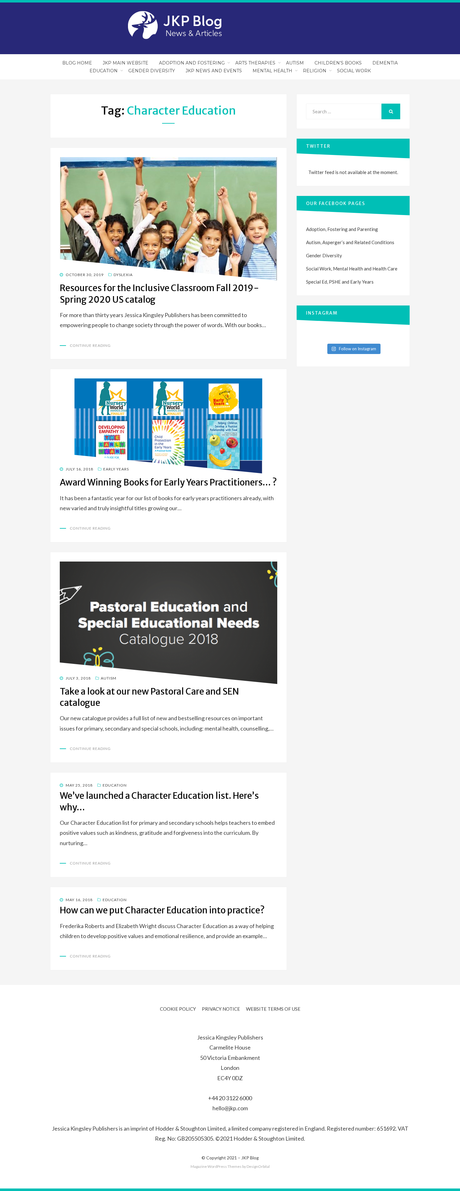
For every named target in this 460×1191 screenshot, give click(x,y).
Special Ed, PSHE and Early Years (340, 282)
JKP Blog (250, 1157)
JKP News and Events (214, 71)
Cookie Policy (178, 1009)
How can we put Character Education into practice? (162, 910)
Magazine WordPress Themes (216, 1166)
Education (103, 71)
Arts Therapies (255, 63)
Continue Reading (90, 345)
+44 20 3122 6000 (230, 1098)
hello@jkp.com (230, 1108)
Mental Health (272, 71)
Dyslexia (123, 274)
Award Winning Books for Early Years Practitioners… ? (168, 482)
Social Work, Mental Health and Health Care (351, 268)
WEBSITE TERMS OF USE (273, 1009)
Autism (295, 63)
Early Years (116, 469)
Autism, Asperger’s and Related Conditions (350, 242)
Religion (314, 71)
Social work (354, 71)
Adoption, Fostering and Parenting (342, 229)
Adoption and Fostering (192, 63)
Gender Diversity (151, 71)
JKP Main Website (125, 63)
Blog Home (77, 63)
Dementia (385, 63)
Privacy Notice (221, 1009)
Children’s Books (338, 63)
